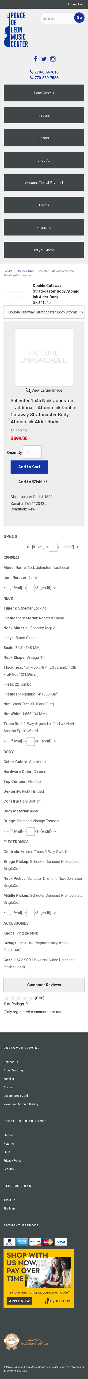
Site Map (9, 1208)
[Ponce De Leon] (18, 30)
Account (74, 4)
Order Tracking (13, 1070)
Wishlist (9, 1079)
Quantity (14, 452)
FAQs (7, 1152)
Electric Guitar (25, 271)
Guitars (8, 271)
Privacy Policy (12, 1160)
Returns (9, 1143)
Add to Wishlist (32, 482)
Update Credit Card (16, 1095)
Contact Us (11, 1062)
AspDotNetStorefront (15, 1371)
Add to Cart (29, 467)
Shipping (9, 1135)
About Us (9, 1200)
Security (9, 1169)
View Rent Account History (21, 1104)
